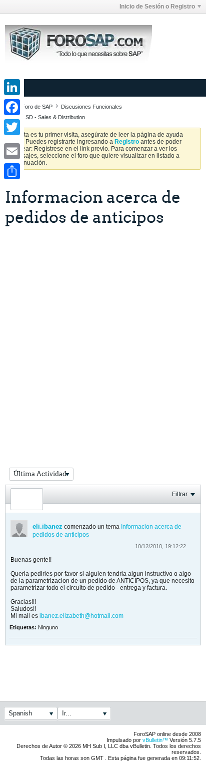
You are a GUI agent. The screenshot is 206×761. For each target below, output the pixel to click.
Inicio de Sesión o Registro (157, 6)
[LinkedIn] (12, 87)
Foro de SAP (37, 107)
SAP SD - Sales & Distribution (49, 117)
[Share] (12, 171)
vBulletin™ (155, 740)
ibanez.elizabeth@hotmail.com (82, 615)
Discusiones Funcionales (91, 107)
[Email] (12, 151)
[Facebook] (12, 107)
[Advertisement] (103, 334)
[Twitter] (12, 127)
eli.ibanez (47, 526)
